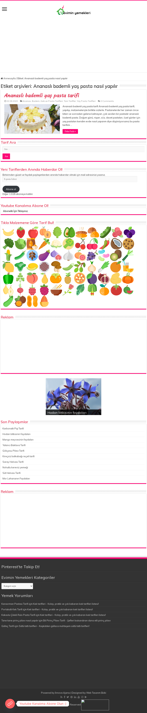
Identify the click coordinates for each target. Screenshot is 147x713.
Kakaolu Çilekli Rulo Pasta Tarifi (18, 614)
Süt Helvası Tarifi (12, 473)
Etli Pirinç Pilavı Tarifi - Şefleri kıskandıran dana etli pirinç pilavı (77, 620)
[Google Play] (85, 697)
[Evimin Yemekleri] (73, 10)
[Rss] (61, 697)
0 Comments (107, 101)
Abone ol (11, 189)
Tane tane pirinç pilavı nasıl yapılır (19, 620)
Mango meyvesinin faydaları (18, 439)
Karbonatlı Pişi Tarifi (13, 428)
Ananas (27, 101)
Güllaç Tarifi (7, 626)
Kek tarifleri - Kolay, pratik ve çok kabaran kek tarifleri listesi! (66, 603)
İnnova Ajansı (62, 692)
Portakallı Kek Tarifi (11, 609)
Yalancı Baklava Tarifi (14, 445)
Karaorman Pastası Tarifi (14, 603)
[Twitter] (67, 697)
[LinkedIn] (75, 697)
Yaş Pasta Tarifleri (86, 101)
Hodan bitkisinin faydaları (67, 413)
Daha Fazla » (70, 131)
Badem (36, 101)
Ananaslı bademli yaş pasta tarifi (41, 95)
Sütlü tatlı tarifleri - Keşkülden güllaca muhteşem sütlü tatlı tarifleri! (54, 626)
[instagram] (82, 697)
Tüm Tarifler (70, 101)
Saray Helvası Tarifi (13, 461)
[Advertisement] (73, 42)
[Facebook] (64, 697)
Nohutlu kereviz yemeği (15, 467)
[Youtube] (78, 697)
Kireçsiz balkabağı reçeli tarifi (19, 456)
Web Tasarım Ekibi (96, 692)
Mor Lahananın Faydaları (16, 478)
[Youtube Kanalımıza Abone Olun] (10, 704)
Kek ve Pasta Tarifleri (52, 101)
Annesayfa (9, 78)
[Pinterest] (71, 697)
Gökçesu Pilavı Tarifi (13, 450)
